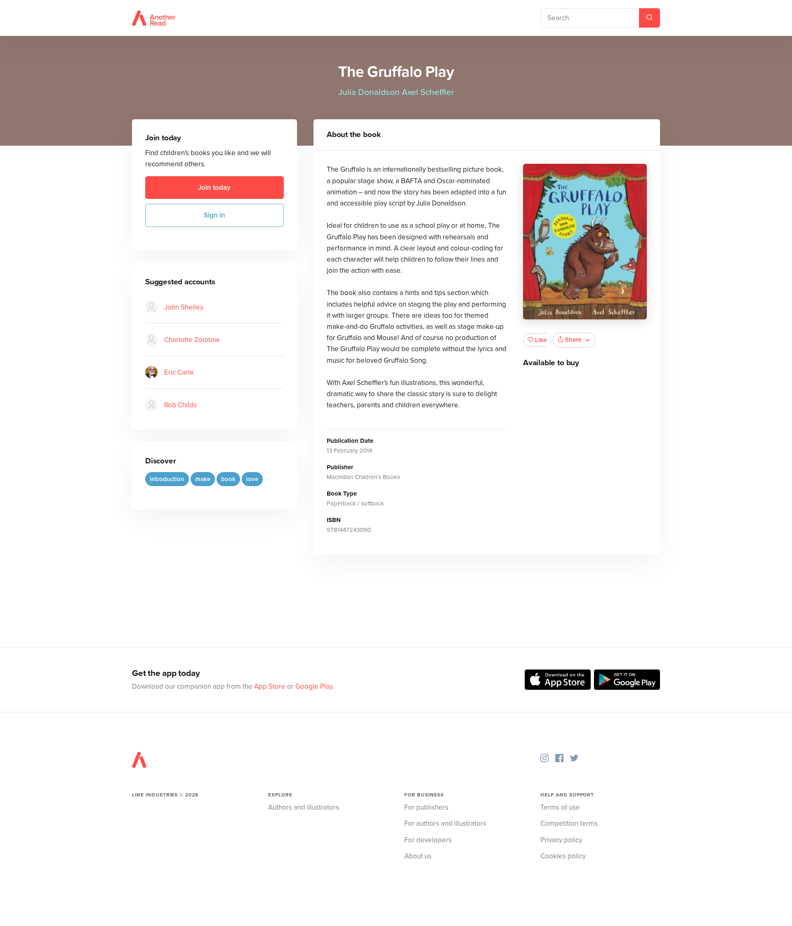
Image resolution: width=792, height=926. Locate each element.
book (228, 478)
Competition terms (569, 823)
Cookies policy (563, 856)
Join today (214, 187)
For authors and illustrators (445, 823)
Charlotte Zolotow (191, 339)
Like (541, 340)
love (252, 478)
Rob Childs (180, 404)
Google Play (313, 686)
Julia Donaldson (369, 92)
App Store (269, 686)
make (202, 478)
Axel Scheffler (428, 92)
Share (573, 339)
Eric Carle (179, 372)
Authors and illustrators (303, 807)
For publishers (426, 807)
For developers (428, 840)
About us (417, 856)
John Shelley (183, 306)
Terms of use (560, 807)
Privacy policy (561, 840)
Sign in (214, 215)
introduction (167, 478)
